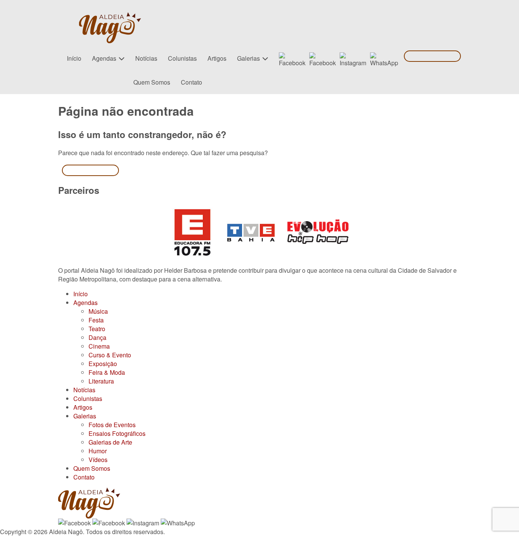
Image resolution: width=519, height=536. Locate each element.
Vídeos (98, 459)
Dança (97, 337)
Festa (96, 320)
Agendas (104, 58)
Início (74, 58)
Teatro (97, 328)
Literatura (101, 381)
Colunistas (182, 58)
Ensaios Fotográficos (117, 433)
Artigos (216, 58)
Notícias (146, 58)
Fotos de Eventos (112, 424)
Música (98, 311)
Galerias (248, 58)
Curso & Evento (110, 355)
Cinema (99, 346)
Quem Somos (151, 82)
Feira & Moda (107, 372)
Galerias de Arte (110, 442)
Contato (191, 82)
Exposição (103, 363)
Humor (98, 450)
